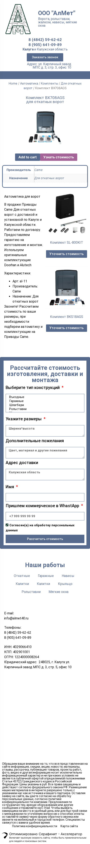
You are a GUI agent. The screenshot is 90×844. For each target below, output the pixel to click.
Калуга (28, 49)
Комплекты (49, 83)
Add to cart (27, 157)
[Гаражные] (44, 401)
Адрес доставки (22, 462)
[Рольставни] (44, 409)
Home (13, 83)
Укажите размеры (24, 419)
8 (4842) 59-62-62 (45, 39)
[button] (45, 57)
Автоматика (29, 83)
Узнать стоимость (58, 157)
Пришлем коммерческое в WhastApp (43, 506)
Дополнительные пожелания (35, 441)
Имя (10, 487)
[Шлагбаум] (44, 405)
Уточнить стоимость (66, 254)
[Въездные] (44, 397)
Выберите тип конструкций (33, 387)
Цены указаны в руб (33, 784)
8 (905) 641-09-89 (45, 44)
